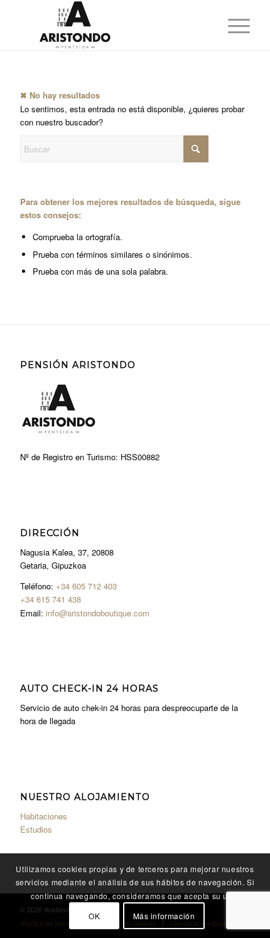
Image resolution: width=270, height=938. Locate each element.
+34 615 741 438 (50, 599)
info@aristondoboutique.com (97, 613)
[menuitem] (232, 25)
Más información (164, 915)
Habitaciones (43, 816)
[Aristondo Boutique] (111, 25)
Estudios (36, 829)
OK (94, 915)
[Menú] (232, 25)
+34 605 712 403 (86, 586)
